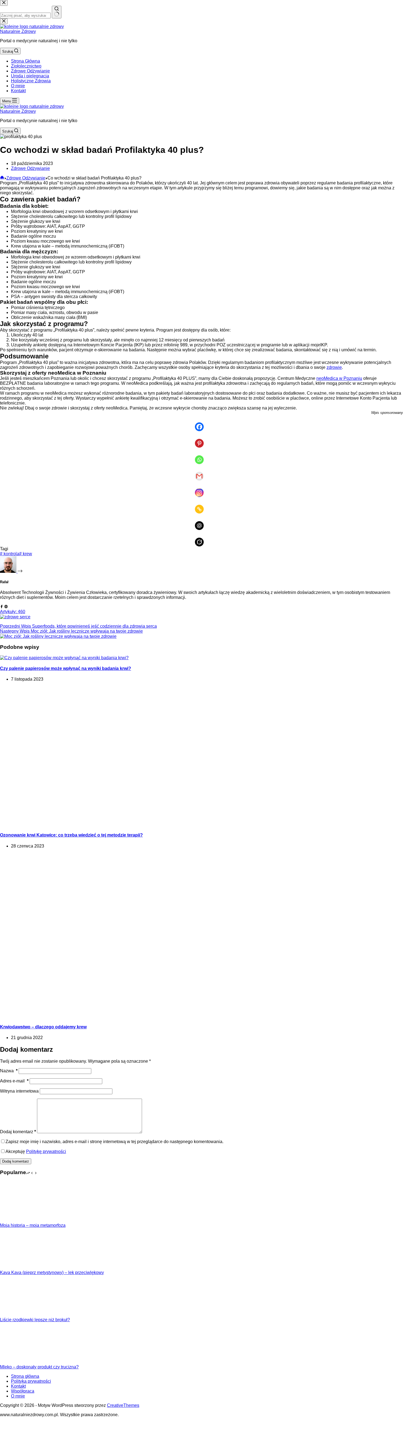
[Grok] (201, 538)
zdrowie (334, 367)
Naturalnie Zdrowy (18, 31)
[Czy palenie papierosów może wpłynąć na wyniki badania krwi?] (64, 657)
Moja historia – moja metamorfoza (33, 1225)
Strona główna (25, 1376)
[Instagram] (201, 489)
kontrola (9, 553)
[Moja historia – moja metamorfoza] (20, 1220)
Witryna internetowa (19, 1091)
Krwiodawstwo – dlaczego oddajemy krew (43, 1027)
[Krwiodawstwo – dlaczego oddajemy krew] (82, 1016)
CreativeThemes (123, 1405)
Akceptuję (35, 1151)
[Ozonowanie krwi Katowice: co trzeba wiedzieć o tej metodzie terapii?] (105, 824)
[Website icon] (6, 606)
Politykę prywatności (46, 1151)
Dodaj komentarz (18, 1131)
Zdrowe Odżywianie (30, 71)
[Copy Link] (201, 505)
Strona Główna (25, 61)
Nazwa (9, 1070)
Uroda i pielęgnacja (30, 76)
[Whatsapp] (201, 456)
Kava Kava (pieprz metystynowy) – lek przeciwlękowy (52, 1272)
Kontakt (18, 90)
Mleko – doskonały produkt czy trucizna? (39, 1367)
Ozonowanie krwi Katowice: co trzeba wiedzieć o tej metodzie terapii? (71, 835)
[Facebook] (201, 423)
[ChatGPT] (201, 522)
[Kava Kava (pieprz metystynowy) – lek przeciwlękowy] (20, 1267)
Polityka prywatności (31, 1381)
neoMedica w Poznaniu (339, 378)
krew (25, 553)
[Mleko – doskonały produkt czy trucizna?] (20, 1362)
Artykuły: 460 (12, 611)
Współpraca (22, 1391)
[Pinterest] (201, 439)
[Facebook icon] (1, 606)
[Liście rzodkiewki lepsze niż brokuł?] (20, 1314)
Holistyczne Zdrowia (31, 80)
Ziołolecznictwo (26, 66)
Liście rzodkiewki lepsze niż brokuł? (35, 1319)
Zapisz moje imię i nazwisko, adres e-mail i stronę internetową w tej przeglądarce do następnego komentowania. (114, 1141)
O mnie (18, 85)
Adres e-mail (14, 1081)
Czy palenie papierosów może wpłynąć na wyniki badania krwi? (65, 668)
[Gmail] (201, 472)
